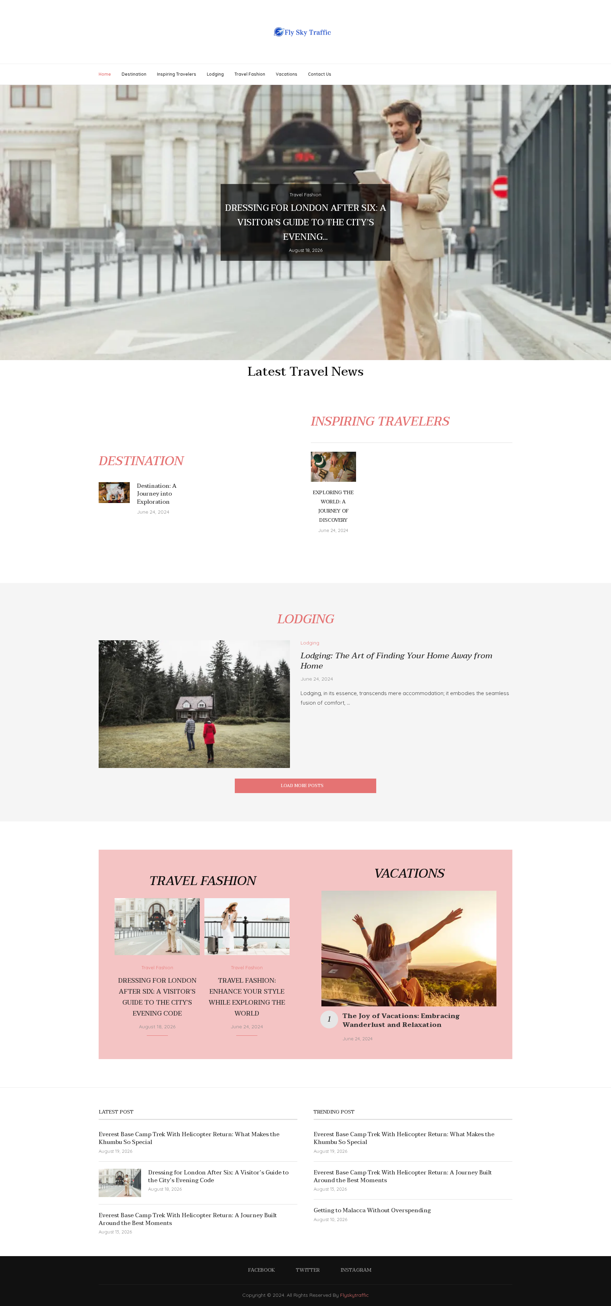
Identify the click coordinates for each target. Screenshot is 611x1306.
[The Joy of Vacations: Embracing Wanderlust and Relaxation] (408, 948)
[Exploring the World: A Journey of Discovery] (333, 467)
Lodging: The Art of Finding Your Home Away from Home (397, 661)
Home (105, 74)
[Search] (508, 74)
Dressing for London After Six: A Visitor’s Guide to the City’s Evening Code (157, 997)
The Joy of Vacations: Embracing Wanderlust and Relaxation (401, 1020)
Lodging (215, 74)
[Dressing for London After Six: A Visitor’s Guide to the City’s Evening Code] (157, 926)
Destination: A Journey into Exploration (156, 494)
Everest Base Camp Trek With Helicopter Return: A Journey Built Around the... (305, 223)
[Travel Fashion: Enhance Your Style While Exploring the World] (247, 926)
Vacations (286, 74)
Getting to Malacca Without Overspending (372, 1210)
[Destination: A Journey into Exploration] (114, 492)
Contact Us (319, 74)
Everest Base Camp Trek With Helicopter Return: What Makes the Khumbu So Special (189, 1138)
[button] (13, 222)
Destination (134, 74)
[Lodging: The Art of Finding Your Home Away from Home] (194, 704)
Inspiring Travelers (176, 74)
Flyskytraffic (354, 1295)
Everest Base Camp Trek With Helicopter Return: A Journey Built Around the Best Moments (188, 1219)
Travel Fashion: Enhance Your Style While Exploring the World (247, 997)
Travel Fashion (249, 74)
